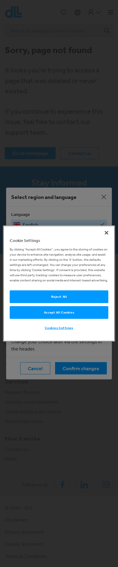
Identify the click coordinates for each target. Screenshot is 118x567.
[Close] (106, 233)
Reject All (59, 296)
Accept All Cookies (59, 312)
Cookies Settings (59, 327)
